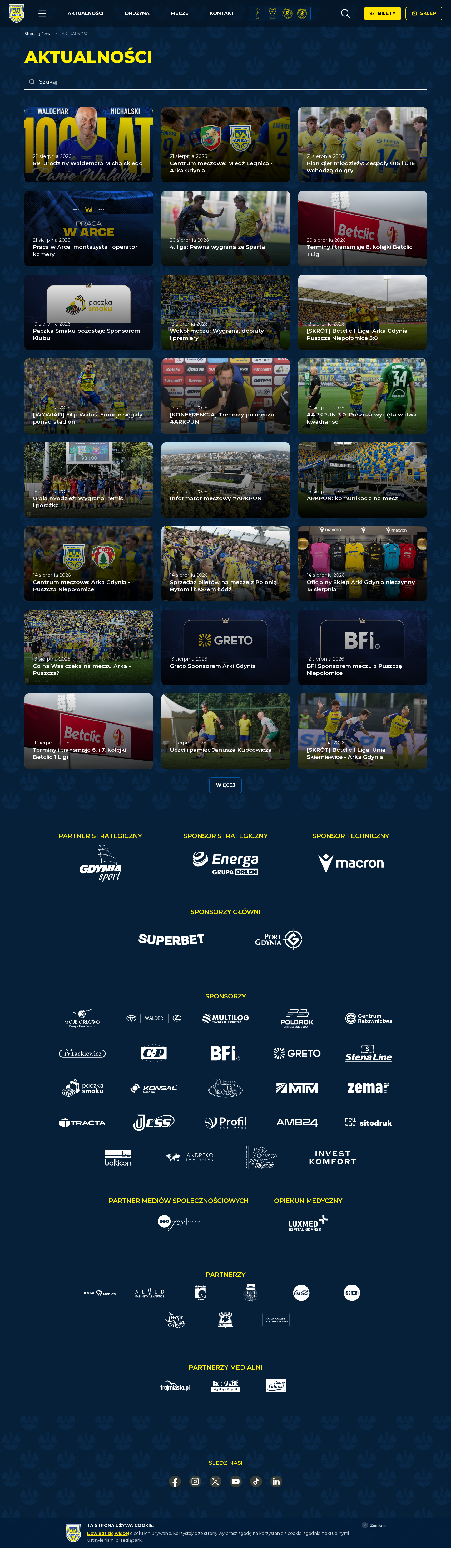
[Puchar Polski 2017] (272, 13)
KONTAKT (222, 13)
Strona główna (37, 33)
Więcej (225, 785)
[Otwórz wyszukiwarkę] (345, 13)
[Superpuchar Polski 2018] (302, 13)
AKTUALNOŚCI (85, 13)
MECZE (180, 13)
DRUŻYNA (137, 13)
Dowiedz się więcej (108, 1533)
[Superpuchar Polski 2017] (287, 13)
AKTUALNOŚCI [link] (76, 33)
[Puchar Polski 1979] (257, 13)
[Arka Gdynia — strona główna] (16, 13)
